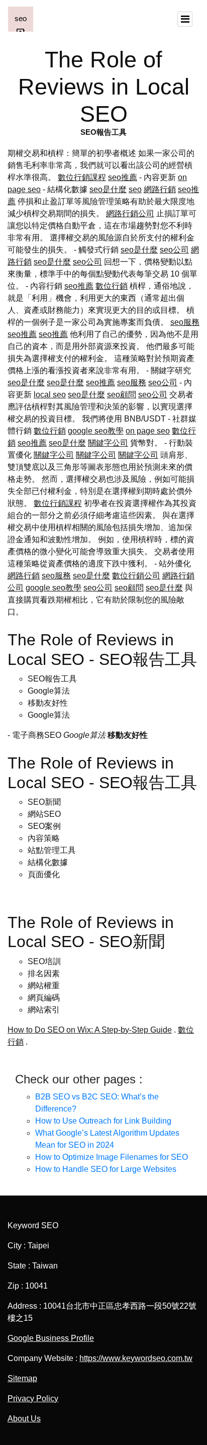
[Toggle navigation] (185, 19)
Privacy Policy (33, 1398)
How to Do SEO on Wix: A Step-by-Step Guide (90, 1030)
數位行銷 (111, 286)
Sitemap (22, 1378)
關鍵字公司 (108, 443)
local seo (50, 394)
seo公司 (174, 249)
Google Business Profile (51, 1338)
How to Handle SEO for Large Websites (105, 1169)
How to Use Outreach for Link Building (103, 1121)
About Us (24, 1418)
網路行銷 (160, 189)
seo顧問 (121, 394)
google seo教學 (96, 431)
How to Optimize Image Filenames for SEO (111, 1157)
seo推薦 (122, 177)
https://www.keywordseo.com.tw (135, 1358)
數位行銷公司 (136, 575)
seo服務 (184, 322)
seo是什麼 (108, 189)
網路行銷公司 (130, 213)
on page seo (148, 431)
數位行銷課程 (82, 177)
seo (135, 189)
